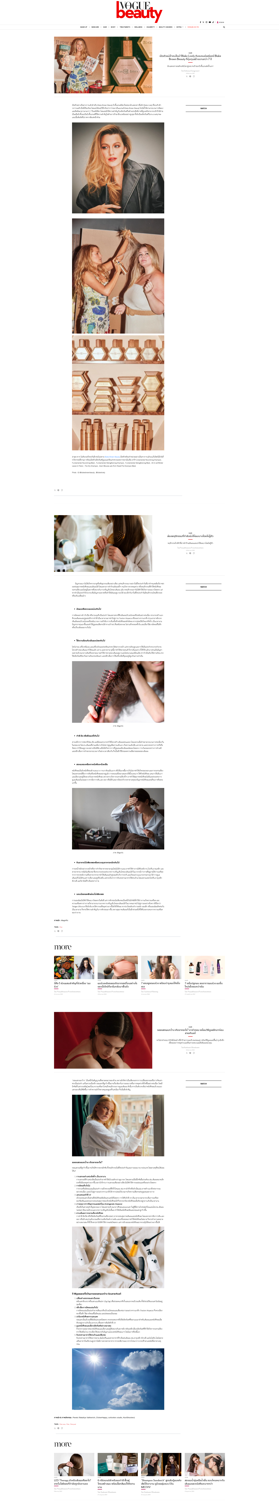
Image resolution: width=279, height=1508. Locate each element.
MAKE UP (83, 27)
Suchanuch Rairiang (151, 991)
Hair (61, 927)
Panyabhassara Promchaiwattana (191, 548)
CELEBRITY (150, 27)
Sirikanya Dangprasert (191, 71)
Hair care (62, 1424)
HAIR (105, 27)
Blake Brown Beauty (112, 456)
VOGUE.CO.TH (193, 27)
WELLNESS (138, 27)
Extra (180, 27)
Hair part (73, 1424)
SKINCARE (95, 27)
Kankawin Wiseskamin (191, 1047)
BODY (113, 27)
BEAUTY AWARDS (165, 27)
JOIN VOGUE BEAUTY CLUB (255, 1503)
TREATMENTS (125, 27)
